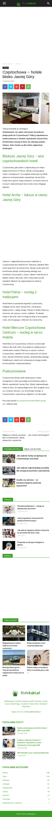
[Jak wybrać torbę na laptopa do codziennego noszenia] (9, 458)
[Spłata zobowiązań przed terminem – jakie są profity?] (9, 731)
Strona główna (8, 64)
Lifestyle (18, 64)
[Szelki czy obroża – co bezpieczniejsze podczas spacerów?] (9, 482)
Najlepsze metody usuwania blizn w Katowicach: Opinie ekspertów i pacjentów (14, 437)
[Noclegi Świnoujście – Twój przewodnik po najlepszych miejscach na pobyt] (14, 657)
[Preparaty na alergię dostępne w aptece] (9, 545)
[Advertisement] (26, 34)
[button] (48, 3)
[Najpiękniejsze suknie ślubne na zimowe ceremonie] (14, 633)
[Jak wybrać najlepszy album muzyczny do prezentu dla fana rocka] (9, 533)
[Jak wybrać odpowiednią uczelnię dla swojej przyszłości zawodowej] (9, 470)
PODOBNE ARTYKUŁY (12, 449)
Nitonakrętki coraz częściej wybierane (33, 753)
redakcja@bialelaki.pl (32, 712)
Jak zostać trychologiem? (38, 435)
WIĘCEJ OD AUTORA (32, 449)
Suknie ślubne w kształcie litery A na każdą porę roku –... (38, 670)
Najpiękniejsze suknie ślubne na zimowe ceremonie (12, 645)
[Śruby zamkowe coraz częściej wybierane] (38, 633)
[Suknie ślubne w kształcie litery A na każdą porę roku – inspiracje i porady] (38, 657)
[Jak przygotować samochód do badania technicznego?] (9, 521)
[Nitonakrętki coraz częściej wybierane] (9, 756)
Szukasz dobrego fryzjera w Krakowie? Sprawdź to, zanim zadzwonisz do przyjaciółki (29, 742)
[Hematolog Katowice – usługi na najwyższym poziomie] (9, 509)
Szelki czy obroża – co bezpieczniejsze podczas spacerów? (28, 483)
